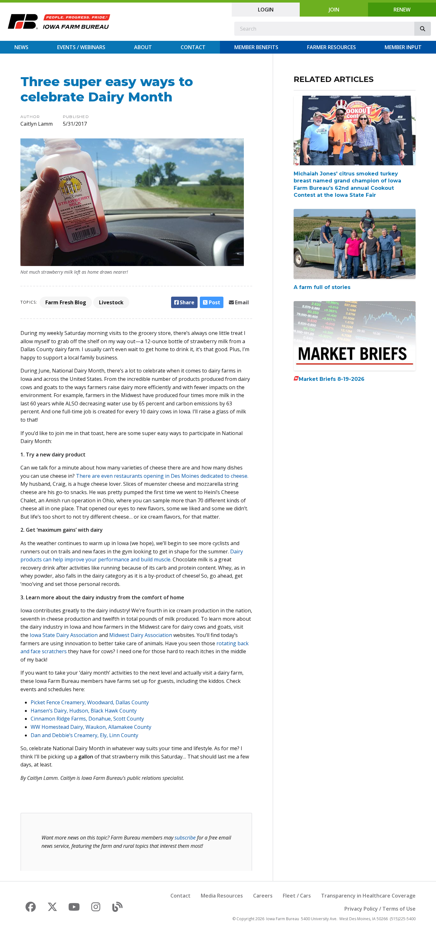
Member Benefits (256, 47)
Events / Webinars (81, 47)
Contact (193, 47)
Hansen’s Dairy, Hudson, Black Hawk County (84, 710)
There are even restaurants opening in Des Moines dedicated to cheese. (162, 475)
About (143, 47)
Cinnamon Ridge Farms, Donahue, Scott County (87, 718)
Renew (402, 9)
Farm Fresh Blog (65, 302)
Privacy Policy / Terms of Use (380, 908)
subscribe (185, 837)
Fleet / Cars (297, 895)
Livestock (111, 302)
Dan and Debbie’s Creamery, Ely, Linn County (84, 735)
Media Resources (222, 895)
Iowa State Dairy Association (64, 635)
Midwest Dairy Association (140, 635)
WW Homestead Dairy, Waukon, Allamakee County (91, 726)
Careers (263, 895)
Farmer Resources (331, 47)
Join (334, 9)
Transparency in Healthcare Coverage (368, 895)
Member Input (403, 47)
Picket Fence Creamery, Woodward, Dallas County (90, 702)
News (21, 47)
